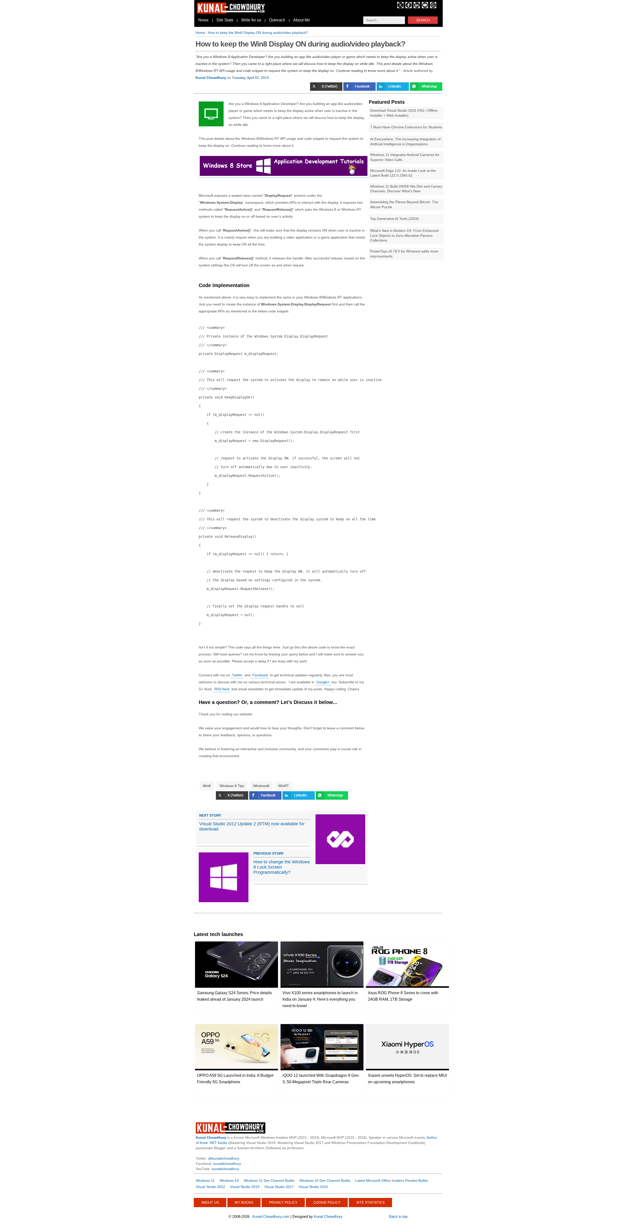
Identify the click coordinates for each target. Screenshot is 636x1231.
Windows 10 (229, 1180)
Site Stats (224, 20)
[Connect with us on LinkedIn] (417, 7)
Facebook (260, 675)
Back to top (398, 1216)
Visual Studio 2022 (210, 1187)
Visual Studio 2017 (279, 1187)
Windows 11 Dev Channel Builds (269, 1180)
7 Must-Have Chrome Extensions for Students (406, 127)
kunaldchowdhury (227, 1164)
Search (423, 20)
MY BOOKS (244, 1202)
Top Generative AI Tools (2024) (394, 219)
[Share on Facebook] (360, 90)
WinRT (283, 786)
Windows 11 (205, 1180)
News (203, 20)
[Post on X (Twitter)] (232, 798)
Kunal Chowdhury (328, 1216)
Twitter (237, 675)
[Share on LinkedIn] (393, 90)
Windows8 (261, 786)
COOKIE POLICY (326, 1202)
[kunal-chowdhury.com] (231, 12)
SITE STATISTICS (370, 1202)
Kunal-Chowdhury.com (270, 1216)
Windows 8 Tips (232, 786)
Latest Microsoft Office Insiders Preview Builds (391, 1180)
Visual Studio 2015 (313, 1187)
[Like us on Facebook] (408, 7)
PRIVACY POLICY (283, 1202)
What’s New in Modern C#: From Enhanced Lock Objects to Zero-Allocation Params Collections (404, 235)
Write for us (251, 20)
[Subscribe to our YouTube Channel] (425, 7)
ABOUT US (210, 1202)
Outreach (277, 20)
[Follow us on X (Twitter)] (400, 7)
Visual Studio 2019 (244, 1187)
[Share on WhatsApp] (426, 90)
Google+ (323, 682)
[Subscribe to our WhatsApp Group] (433, 7)
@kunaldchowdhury (223, 1158)
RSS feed (221, 689)
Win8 (207, 786)
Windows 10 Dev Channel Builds (324, 1180)
